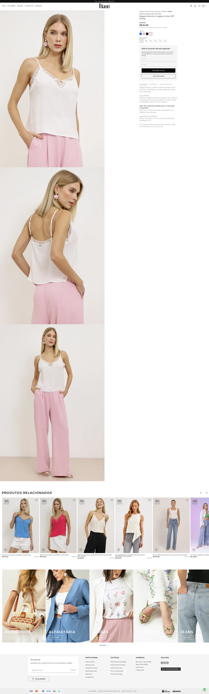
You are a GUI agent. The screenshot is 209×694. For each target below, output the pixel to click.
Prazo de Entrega (116, 674)
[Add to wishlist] (36, 500)
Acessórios (29, 6)
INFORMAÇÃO (143, 84)
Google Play (89, 677)
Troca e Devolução (117, 671)
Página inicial (143, 11)
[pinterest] (167, 663)
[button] (205, 6)
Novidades (11, 6)
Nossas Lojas (89, 665)
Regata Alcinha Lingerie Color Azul (16, 555)
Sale (3, 6)
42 (155, 41)
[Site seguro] (166, 691)
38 (146, 41)
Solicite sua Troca (116, 668)
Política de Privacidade (118, 662)
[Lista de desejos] (199, 6)
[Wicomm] (177, 691)
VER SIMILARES (158, 76)
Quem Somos (90, 662)
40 (151, 41)
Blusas (158, 11)
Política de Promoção (118, 665)
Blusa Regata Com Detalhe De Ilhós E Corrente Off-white (130, 555)
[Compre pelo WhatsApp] (204, 689)
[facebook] (165, 663)
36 (141, 41)
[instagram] (162, 663)
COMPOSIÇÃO (153, 84)
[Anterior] (201, 493)
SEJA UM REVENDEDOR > (171, 669)
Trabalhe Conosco (91, 668)
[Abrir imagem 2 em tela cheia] (52, 245)
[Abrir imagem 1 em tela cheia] (52, 88)
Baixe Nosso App (91, 671)
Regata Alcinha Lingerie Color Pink (54, 555)
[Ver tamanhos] (6, 550)
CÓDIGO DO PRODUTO (165, 84)
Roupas (20, 6)
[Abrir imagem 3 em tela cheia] (52, 402)
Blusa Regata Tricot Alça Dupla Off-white (170, 555)
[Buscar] (191, 6)
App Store (88, 674)
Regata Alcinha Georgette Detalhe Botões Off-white (95, 555)
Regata (163, 11)
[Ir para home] (104, 5)
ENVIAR (73, 670)
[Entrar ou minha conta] (195, 6)
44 (160, 41)
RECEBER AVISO (158, 70)
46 (165, 41)
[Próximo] (206, 493)
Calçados (38, 6)
